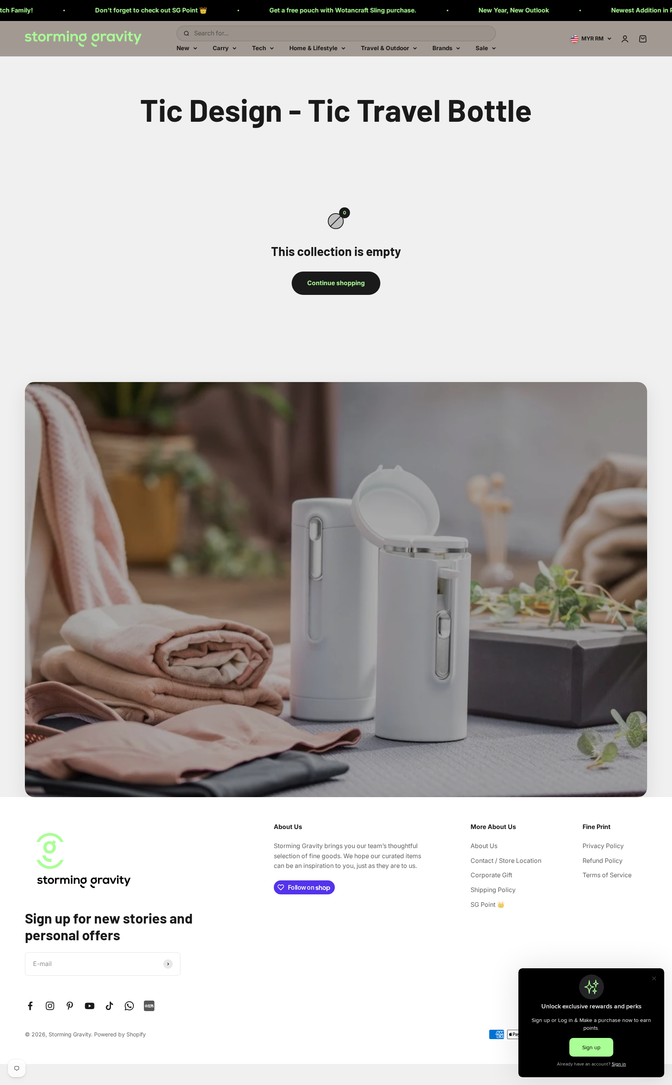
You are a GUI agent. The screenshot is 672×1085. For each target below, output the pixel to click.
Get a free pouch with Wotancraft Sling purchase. (260, 10)
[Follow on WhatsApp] (129, 1006)
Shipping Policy (493, 890)
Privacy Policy (603, 846)
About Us (484, 846)
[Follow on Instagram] (50, 1006)
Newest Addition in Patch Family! (578, 10)
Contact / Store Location (506, 860)
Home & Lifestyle (313, 47)
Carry (221, 47)
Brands (442, 47)
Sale (482, 47)
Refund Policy (603, 860)
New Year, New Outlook (431, 10)
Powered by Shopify (120, 1034)
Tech (259, 47)
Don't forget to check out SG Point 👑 (69, 10)
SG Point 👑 (488, 904)
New (183, 47)
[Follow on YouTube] (89, 1006)
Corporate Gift (491, 875)
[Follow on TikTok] (109, 1006)
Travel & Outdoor (385, 47)
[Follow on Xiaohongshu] (149, 1006)
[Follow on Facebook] (30, 1006)
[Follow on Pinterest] (70, 1006)
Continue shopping (336, 283)
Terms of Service (607, 875)
